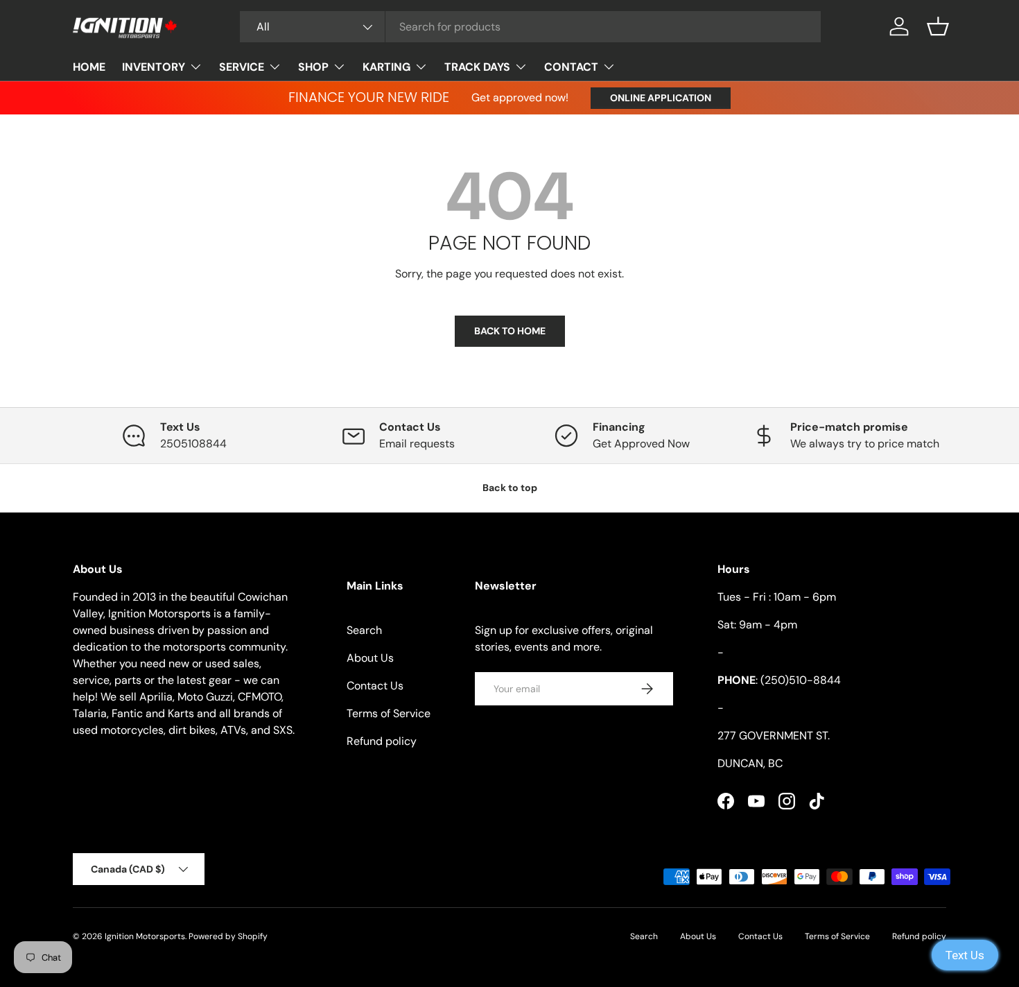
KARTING (386, 67)
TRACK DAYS (477, 67)
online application (660, 98)
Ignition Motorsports (145, 936)
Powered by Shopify (228, 936)
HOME (89, 67)
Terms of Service (388, 713)
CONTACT (571, 67)
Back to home (510, 331)
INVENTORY (153, 67)
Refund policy (382, 741)
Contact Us (375, 685)
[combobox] (530, 26)
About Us (370, 658)
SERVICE (241, 67)
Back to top (509, 487)
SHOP (313, 67)
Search (364, 630)
